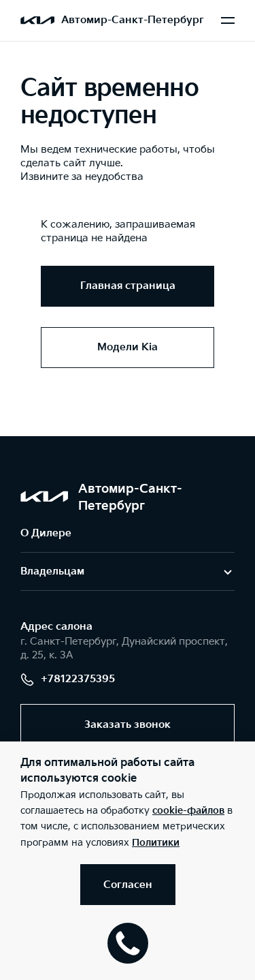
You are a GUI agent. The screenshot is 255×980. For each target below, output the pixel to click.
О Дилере (45, 533)
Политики (156, 842)
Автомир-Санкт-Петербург (132, 20)
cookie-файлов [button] (188, 810)
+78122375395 (78, 679)
